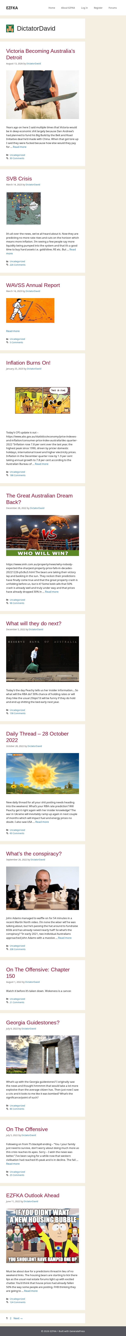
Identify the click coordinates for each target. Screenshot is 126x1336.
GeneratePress (77, 1331)
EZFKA (12, 7)
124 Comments (18, 1302)
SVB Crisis (19, 179)
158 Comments (18, 713)
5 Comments (16, 342)
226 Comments (18, 264)
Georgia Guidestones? (32, 1022)
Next (18, 1318)
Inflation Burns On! (28, 363)
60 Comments (17, 833)
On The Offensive (27, 1129)
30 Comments (17, 158)
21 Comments (17, 1002)
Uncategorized (17, 155)
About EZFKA (68, 7)
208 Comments (18, 949)
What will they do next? (33, 623)
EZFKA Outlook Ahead (32, 1195)
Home (52, 7)
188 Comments (18, 475)
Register (98, 7)
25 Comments (17, 1175)
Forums (113, 7)
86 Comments (17, 1108)
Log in (84, 7)
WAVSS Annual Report (33, 285)
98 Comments (17, 603)
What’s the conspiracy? (34, 854)
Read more (19, 147)
